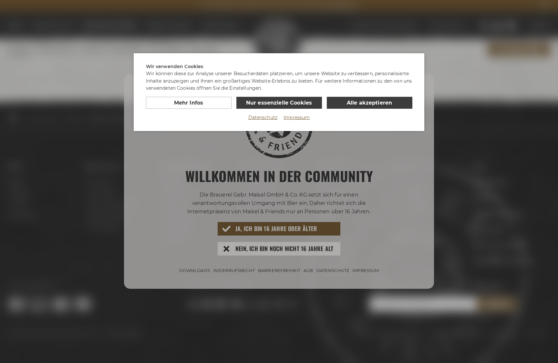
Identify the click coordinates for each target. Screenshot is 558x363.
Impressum (297, 117)
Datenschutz (263, 117)
